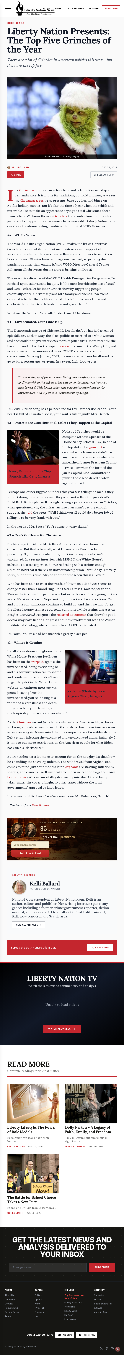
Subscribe (102, 1267)
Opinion (38, 1299)
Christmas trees (31, 200)
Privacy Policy (12, 1312)
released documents (71, 614)
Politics (38, 1295)
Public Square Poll (103, 1303)
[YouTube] (112, 1348)
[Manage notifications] (117, 1349)
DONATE (94, 8)
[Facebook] (106, 1348)
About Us (9, 1295)
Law (37, 1316)
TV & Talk (39, 1308)
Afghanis (71, 767)
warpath (37, 662)
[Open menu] (8, 8)
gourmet (95, 447)
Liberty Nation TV (73, 1302)
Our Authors (11, 1299)
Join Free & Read (30, 853)
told (29, 512)
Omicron (24, 722)
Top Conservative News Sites (74, 1296)
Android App (100, 1312)
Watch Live (69, 1306)
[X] (101, 1348)
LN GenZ (68, 1315)
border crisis (16, 777)
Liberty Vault (70, 1311)
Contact (9, 1303)
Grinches (60, 216)
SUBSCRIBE (111, 8)
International (70, 1319)
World (38, 1303)
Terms (8, 1316)
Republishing (11, 1308)
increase (63, 346)
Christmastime (30, 190)
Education (39, 1312)
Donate (97, 1299)
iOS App (98, 1308)
